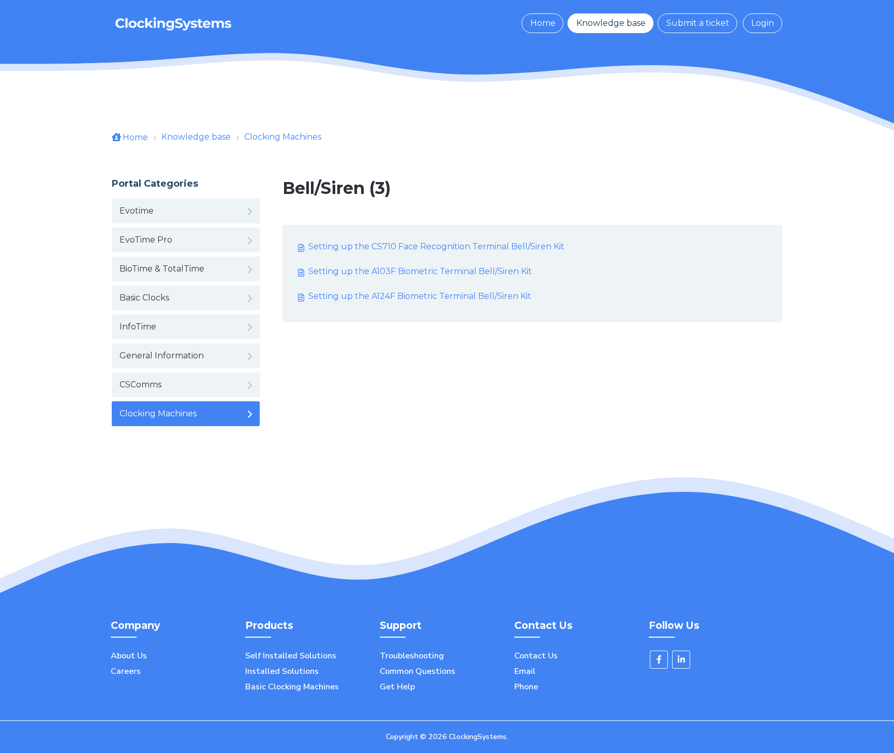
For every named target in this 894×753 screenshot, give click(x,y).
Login (762, 23)
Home (543, 23)
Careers (126, 671)
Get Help (397, 686)
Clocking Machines (282, 137)
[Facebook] (659, 660)
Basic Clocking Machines (292, 686)
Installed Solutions (282, 671)
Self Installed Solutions (290, 655)
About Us (129, 655)
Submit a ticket (697, 23)
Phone (526, 686)
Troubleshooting (412, 655)
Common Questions (417, 671)
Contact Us (536, 655)
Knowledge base (611, 23)
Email (524, 671)
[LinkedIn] (681, 660)
